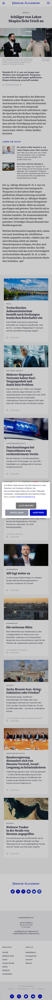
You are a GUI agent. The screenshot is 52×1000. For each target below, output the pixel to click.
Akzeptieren (38, 513)
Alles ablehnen (26, 505)
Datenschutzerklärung (25, 497)
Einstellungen (17, 513)
